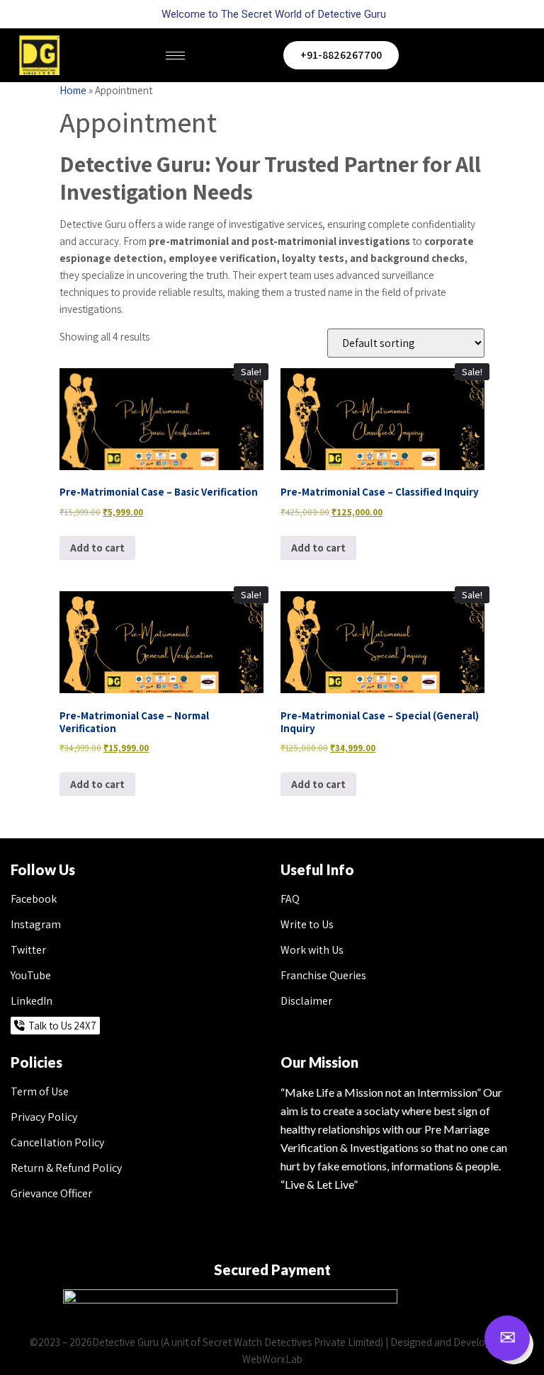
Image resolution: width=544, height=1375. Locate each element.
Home (73, 90)
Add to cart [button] (97, 547)
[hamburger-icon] (175, 55)
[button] (519, 55)
